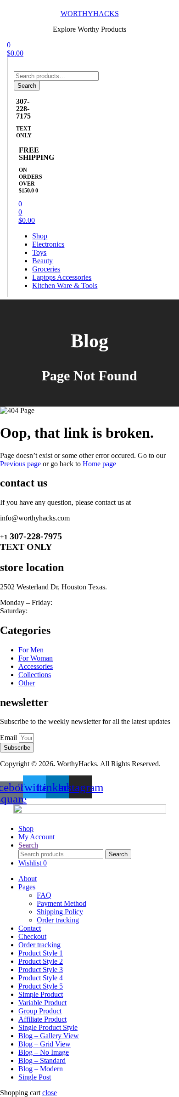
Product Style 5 (40, 986)
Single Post (34, 1077)
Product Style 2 (40, 961)
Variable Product (42, 1003)
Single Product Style (48, 1027)
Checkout (32, 936)
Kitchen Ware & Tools (64, 285)
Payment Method (61, 903)
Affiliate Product (42, 1019)
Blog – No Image (43, 1052)
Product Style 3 (40, 969)
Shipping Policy (60, 912)
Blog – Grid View (44, 1044)
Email (9, 737)
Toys (39, 252)
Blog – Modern (40, 1069)
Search (26, 85)
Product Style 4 (40, 978)
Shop (39, 236)
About (27, 878)
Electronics (48, 244)
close (49, 1093)
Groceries (46, 269)
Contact (29, 928)
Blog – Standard (42, 1060)
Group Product (40, 1011)
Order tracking (58, 920)
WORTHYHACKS (90, 13)
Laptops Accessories (61, 277)
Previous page (20, 464)
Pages (26, 887)
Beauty (42, 261)
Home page (99, 464)
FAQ (44, 895)
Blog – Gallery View (48, 1036)
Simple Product (40, 994)
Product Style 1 (40, 953)
